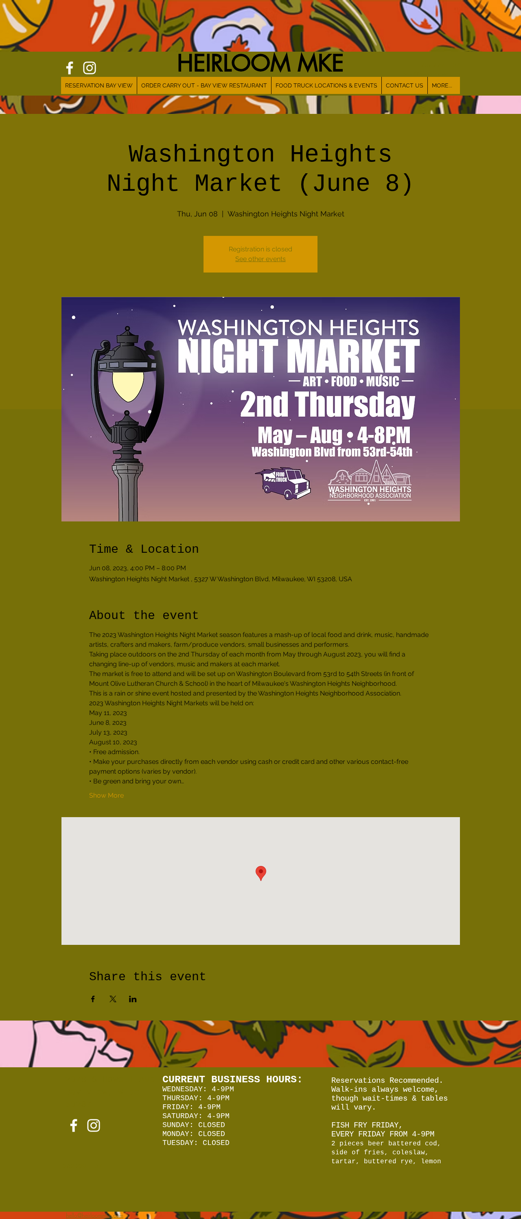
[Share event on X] (113, 999)
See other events (260, 259)
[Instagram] (93, 1125)
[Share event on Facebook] (93, 999)
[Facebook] (73, 1125)
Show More (106, 795)
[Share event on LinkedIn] (133, 999)
